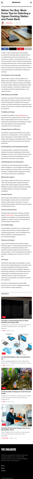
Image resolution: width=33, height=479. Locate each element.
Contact (3, 470)
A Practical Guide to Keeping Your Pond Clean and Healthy (16, 392)
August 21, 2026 (10, 401)
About (3, 468)
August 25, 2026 (10, 330)
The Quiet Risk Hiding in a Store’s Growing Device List (15, 358)
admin (4, 330)
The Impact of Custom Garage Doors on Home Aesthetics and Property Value (14, 321)
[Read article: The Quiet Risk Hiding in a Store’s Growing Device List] (16, 344)
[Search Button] (31, 2)
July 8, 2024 (18, 23)
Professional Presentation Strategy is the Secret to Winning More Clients (16, 429)
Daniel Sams (9, 23)
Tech (4, 317)
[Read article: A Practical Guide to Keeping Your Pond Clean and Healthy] (16, 379)
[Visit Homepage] (16, 2)
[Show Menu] (2, 2)
